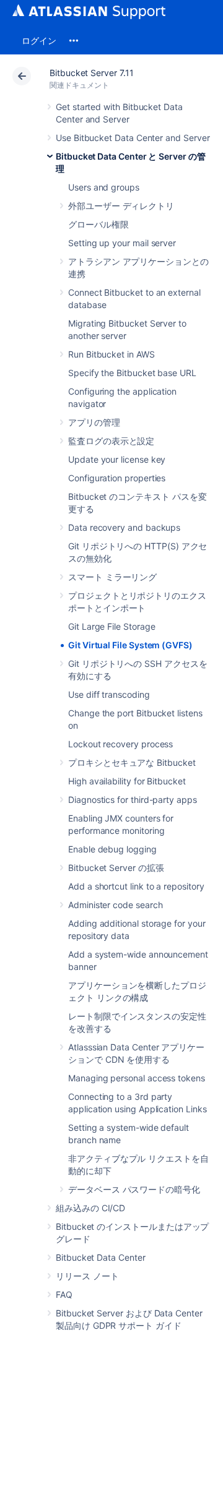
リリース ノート (87, 1276)
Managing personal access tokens (136, 1078)
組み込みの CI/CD (90, 1208)
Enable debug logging (112, 849)
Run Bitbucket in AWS (111, 354)
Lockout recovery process (120, 744)
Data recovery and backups (124, 527)
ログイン (39, 40)
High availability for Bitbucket (127, 781)
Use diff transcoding (109, 694)
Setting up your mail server (122, 243)
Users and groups (103, 187)
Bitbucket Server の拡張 (116, 867)
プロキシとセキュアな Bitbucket (132, 762)
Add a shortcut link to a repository (136, 886)
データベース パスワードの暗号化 (134, 1189)
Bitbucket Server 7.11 (92, 72)
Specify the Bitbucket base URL (132, 372)
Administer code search (115, 904)
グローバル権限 (98, 224)
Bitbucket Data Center (101, 1257)
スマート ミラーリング (112, 577)
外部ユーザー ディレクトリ (121, 205)
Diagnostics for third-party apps (132, 799)
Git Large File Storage (111, 626)
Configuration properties (116, 478)
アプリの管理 (94, 422)
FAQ (64, 1294)
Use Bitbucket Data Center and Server (132, 137)
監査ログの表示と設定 (111, 441)
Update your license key (116, 459)
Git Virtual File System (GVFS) (130, 645)
